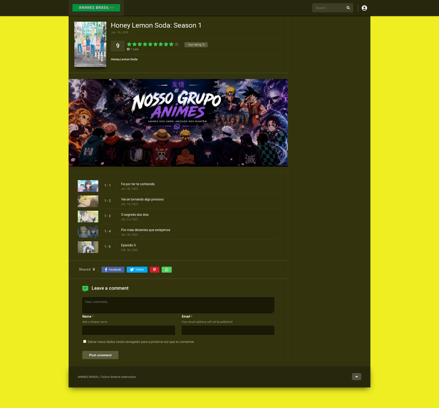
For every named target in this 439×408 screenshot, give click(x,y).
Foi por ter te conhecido (138, 184)
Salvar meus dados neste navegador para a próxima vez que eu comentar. (141, 342)
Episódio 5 (128, 245)
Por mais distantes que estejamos (145, 230)
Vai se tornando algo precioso (142, 199)
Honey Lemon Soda (124, 59)
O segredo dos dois (135, 214)
